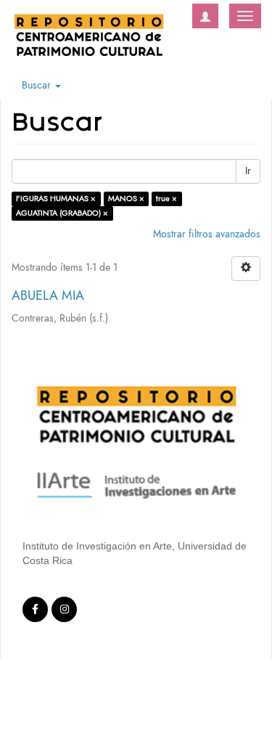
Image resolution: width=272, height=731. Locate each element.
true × (166, 198)
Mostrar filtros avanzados (206, 234)
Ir (248, 171)
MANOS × (126, 198)
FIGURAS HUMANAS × (56, 198)
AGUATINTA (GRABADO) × (62, 213)
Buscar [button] (38, 85)
